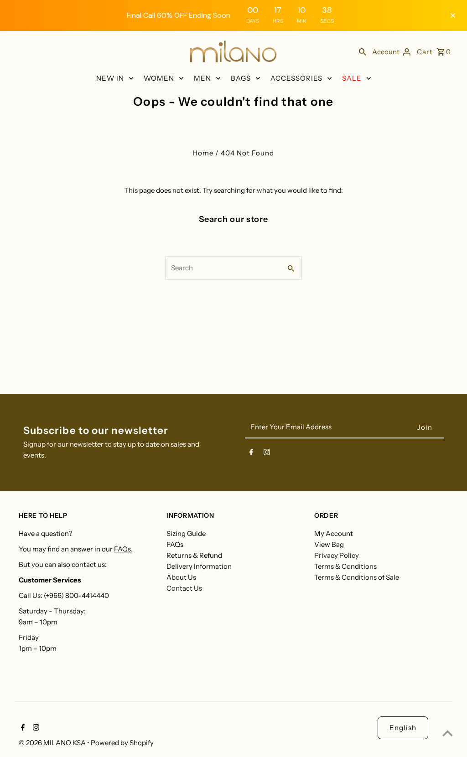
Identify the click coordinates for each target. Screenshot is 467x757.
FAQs (122, 549)
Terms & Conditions (345, 566)
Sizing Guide (186, 533)
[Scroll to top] (447, 733)
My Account (333, 533)
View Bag (329, 544)
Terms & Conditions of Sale (356, 577)
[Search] (362, 51)
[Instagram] (267, 453)
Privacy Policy (336, 555)
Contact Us (184, 588)
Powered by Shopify (122, 742)
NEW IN (110, 78)
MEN (202, 78)
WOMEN (159, 78)
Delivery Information (199, 566)
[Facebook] (251, 453)
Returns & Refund (194, 555)
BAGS (241, 78)
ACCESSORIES (296, 78)
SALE (352, 78)
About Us (181, 577)
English (402, 727)
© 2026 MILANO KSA (53, 742)
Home (202, 153)
